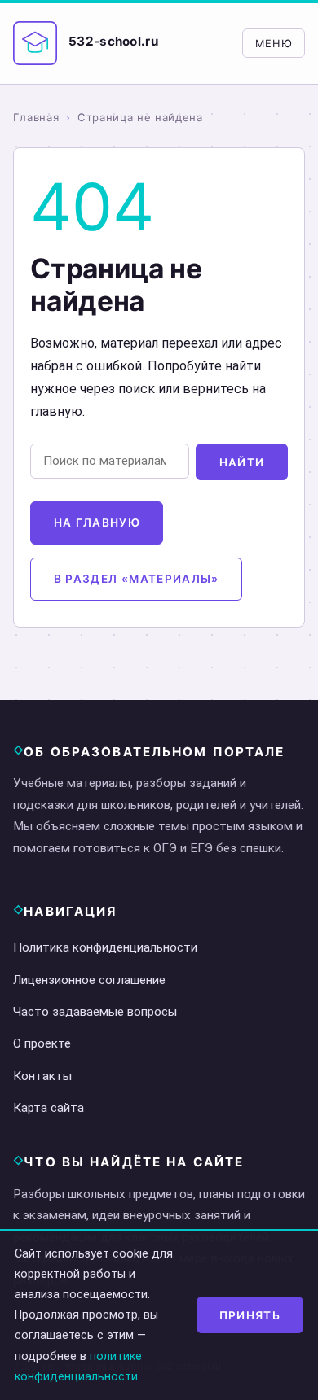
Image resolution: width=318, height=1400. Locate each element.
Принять (250, 1315)
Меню (274, 43)
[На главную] (35, 43)
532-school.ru (113, 41)
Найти (242, 462)
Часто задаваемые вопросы (95, 1011)
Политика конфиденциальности (105, 947)
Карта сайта (48, 1107)
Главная (36, 117)
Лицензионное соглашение (89, 980)
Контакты (42, 1076)
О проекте (42, 1043)
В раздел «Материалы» (136, 578)
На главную (97, 522)
